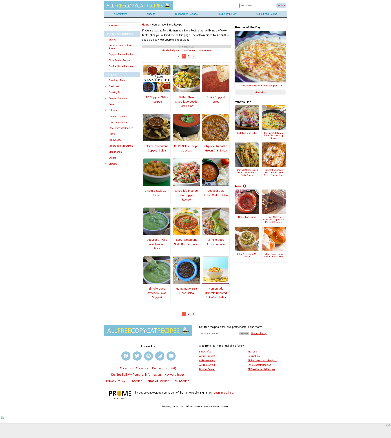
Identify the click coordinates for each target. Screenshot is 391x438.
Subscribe (114, 25)
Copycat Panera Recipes (122, 54)
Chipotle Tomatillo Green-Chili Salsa (215, 148)
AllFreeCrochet (207, 356)
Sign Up (244, 333)
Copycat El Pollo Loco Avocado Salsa (156, 244)
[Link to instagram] (159, 356)
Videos (112, 39)
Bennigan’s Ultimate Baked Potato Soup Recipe (273, 135)
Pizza (112, 134)
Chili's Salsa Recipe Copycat (186, 148)
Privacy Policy (115, 381)
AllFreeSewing (207, 364)
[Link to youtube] (171, 356)
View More (260, 92)
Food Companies (118, 122)
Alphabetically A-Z (170, 50)
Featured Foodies (118, 116)
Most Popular (205, 50)
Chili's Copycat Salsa (216, 99)
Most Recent (189, 50)
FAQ (173, 368)
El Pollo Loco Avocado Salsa (215, 242)
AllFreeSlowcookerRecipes (262, 360)
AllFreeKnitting (207, 360)
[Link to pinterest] (148, 356)
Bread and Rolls (117, 80)
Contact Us (159, 368)
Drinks (112, 104)
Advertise (141, 368)
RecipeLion (254, 356)
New (238, 186)
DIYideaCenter (207, 369)
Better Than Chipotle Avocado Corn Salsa (186, 101)
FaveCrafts (205, 351)
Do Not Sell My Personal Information (136, 374)
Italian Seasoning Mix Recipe (247, 255)
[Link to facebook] (125, 356)
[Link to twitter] (137, 356)
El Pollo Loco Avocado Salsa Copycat (156, 293)
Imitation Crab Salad (247, 133)
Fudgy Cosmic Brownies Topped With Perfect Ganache (274, 219)
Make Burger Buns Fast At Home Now (273, 255)
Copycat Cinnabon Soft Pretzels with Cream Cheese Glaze (273, 172)
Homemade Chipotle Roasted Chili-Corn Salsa (216, 293)
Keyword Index (174, 374)
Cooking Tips (116, 92)
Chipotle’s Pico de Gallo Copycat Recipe (186, 195)
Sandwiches (115, 140)
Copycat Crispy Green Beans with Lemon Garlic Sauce (247, 172)
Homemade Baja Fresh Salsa (186, 291)
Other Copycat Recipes (121, 128)
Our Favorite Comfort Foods (120, 47)
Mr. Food (252, 351)
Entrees (113, 110)
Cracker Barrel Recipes (121, 66)
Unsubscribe (181, 381)
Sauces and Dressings (121, 145)
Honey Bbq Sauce (247, 217)
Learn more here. (224, 392)
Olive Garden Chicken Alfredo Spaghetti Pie (260, 86)
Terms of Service (157, 381)
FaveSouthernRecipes (259, 364)
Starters (113, 163)
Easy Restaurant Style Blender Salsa (186, 242)
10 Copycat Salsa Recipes (157, 99)
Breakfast (114, 86)
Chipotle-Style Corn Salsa (157, 193)
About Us (126, 368)
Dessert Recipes (118, 98)
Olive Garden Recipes (120, 60)
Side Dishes (115, 151)
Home (145, 24)
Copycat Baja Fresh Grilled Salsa (216, 193)
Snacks (112, 157)
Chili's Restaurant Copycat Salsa (157, 148)
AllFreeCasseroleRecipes (261, 369)
